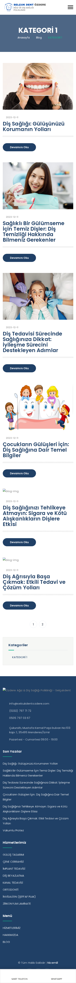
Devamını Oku (19, 147)
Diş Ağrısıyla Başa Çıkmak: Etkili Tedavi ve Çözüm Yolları (34, 582)
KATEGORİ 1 (19, 657)
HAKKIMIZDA (10, 935)
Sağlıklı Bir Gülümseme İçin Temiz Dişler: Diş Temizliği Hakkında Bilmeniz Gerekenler (33, 231)
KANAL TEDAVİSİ (13, 883)
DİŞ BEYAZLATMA (13, 876)
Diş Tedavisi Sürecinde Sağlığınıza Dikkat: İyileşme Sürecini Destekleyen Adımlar (32, 342)
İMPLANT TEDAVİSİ (14, 869)
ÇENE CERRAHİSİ (13, 862)
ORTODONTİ (10, 890)
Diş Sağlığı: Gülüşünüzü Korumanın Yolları (34, 126)
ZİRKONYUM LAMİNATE (17, 904)
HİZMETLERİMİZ (11, 928)
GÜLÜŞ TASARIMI (13, 855)
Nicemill (52, 963)
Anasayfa (24, 37)
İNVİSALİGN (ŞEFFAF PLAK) (19, 897)
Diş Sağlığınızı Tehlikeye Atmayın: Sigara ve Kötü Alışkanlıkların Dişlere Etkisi (35, 516)
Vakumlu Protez (13, 830)
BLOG (6, 942)
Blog (39, 37)
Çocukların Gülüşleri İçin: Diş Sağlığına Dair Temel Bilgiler (36, 450)
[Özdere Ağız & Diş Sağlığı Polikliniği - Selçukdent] (25, 7)
